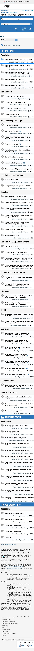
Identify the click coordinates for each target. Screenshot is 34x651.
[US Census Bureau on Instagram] (28, 617)
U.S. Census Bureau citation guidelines (15, 568)
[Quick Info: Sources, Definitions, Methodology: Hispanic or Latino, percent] (2, 162)
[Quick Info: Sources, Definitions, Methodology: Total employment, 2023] (2, 431)
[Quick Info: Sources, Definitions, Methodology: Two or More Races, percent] (2, 156)
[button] (16, 29)
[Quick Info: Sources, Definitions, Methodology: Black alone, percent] (2, 130)
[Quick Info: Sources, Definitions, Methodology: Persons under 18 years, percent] (2, 102)
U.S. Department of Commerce (9, 633)
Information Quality (6, 619)
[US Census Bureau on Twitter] (18, 617)
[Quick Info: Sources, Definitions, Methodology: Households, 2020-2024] (2, 246)
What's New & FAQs (27, 10)
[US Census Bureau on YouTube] (25, 617)
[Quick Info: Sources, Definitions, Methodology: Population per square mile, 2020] (2, 513)
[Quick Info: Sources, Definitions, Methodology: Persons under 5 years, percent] (2, 96)
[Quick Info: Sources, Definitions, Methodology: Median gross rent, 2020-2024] (2, 229)
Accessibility (5, 625)
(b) (24, 163)
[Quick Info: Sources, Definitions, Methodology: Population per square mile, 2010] (2, 519)
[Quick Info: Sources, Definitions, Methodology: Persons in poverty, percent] (2, 410)
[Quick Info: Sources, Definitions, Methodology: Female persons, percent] (2, 114)
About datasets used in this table (8, 544)
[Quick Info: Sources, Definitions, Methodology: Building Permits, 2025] (2, 235)
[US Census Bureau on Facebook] (14, 617)
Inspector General (6, 629)
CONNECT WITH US (7, 617)
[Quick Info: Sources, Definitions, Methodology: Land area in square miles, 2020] (2, 525)
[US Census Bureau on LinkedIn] (21, 617)
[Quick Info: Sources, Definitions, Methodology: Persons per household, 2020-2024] (2, 252)
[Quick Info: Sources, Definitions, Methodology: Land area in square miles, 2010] (2, 531)
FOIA (3, 627)
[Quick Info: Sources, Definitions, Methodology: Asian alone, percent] (2, 143)
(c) (19, 348)
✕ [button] (32, 642)
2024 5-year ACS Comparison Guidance (14, 566)
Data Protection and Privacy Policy (10, 623)
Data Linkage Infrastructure (8, 621)
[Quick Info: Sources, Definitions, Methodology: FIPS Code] (2, 537)
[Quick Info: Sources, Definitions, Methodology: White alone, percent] (2, 124)
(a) (20, 131)
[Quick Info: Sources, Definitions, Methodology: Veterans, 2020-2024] (2, 179)
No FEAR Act (5, 631)
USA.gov (4, 635)
